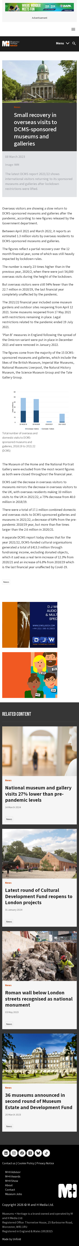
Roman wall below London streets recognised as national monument (39, 998)
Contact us (9, 1163)
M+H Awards (12, 1176)
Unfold (17, 1239)
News (6, 582)
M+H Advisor (13, 1172)
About (9, 1185)
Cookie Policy (26, 1163)
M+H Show (11, 1181)
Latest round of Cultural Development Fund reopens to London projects (38, 896)
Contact (10, 1190)
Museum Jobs (13, 1194)
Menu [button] (60, 43)
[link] (39, 751)
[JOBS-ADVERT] (29, 675)
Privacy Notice (45, 1163)
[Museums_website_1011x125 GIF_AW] (39, 7)
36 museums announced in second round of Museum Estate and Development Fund (38, 1101)
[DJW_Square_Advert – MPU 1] (29, 624)
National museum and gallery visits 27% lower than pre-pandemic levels (38, 793)
